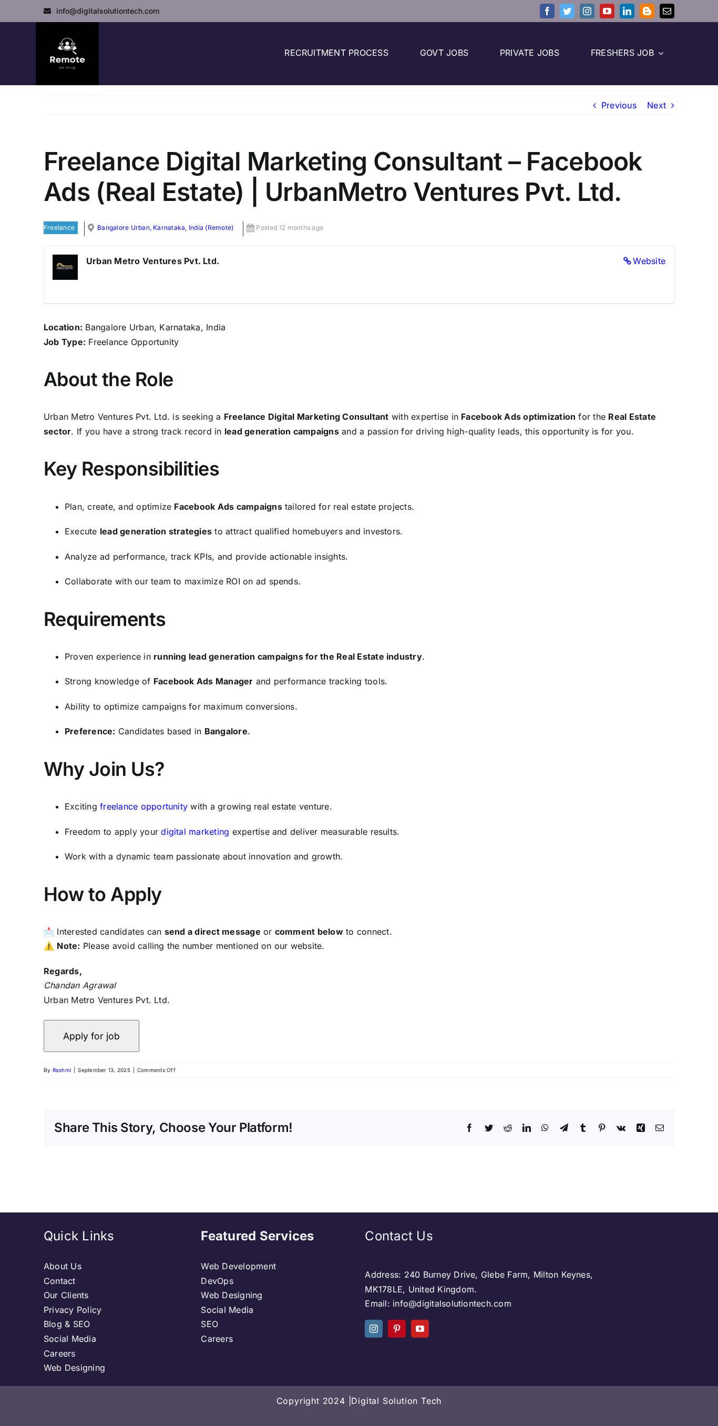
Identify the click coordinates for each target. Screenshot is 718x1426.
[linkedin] (627, 11)
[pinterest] (397, 1329)
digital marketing (195, 831)
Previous (619, 105)
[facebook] (547, 11)
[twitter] (567, 11)
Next (656, 105)
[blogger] (647, 11)
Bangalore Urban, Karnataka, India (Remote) (165, 227)
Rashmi (62, 1070)
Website (649, 261)
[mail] (667, 11)
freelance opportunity (144, 806)
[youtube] (607, 11)
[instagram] (587, 11)
